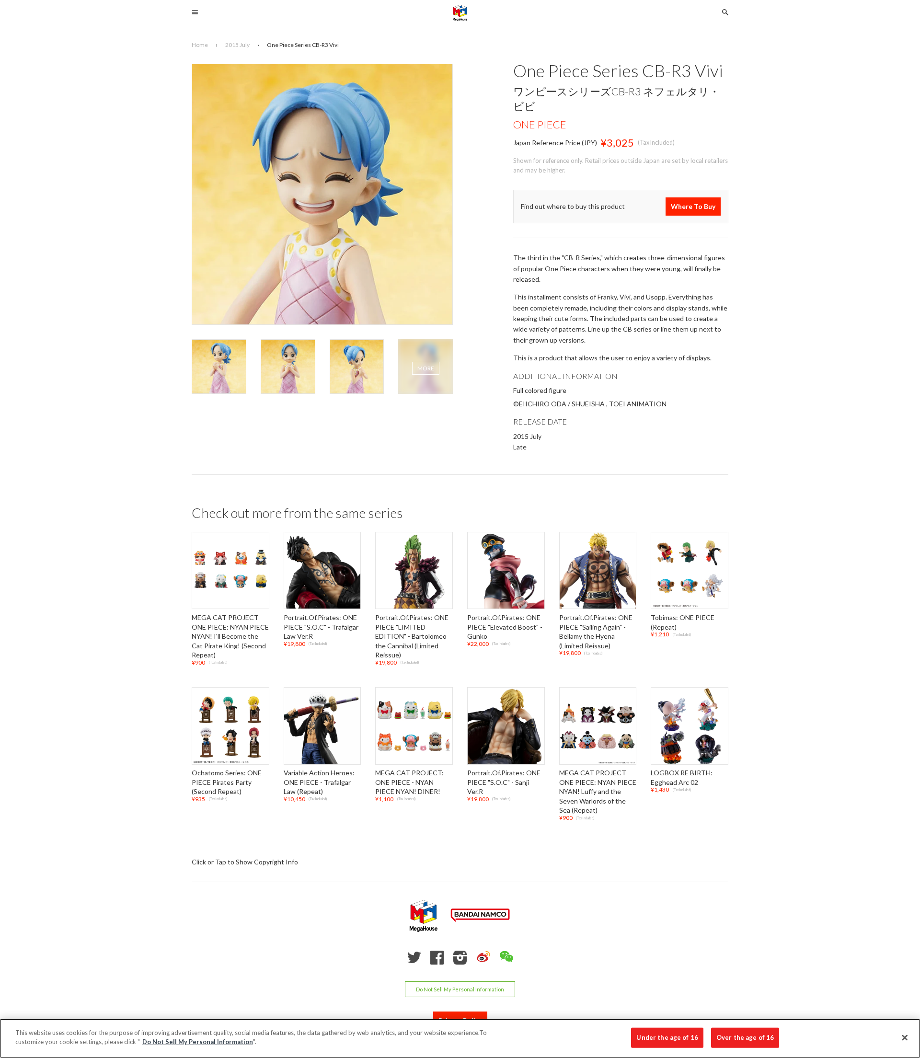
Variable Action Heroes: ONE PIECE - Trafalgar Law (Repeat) (319, 782)
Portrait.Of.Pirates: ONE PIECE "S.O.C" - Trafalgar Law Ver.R (321, 626)
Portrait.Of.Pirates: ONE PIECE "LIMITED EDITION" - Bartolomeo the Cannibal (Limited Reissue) (411, 636)
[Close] (904, 1037)
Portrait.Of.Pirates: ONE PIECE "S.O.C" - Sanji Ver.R (503, 782)
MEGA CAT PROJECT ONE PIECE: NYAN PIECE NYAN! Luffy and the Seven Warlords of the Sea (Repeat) (597, 791)
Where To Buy (693, 206)
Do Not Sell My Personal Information (460, 989)
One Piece (539, 124)
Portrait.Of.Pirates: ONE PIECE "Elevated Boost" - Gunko (504, 626)
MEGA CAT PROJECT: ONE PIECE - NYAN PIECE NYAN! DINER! (409, 782)
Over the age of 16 (745, 1037)
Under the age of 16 (667, 1037)
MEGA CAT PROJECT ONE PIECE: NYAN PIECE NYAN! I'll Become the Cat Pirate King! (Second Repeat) (230, 636)
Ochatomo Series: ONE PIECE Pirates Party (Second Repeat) (227, 782)
